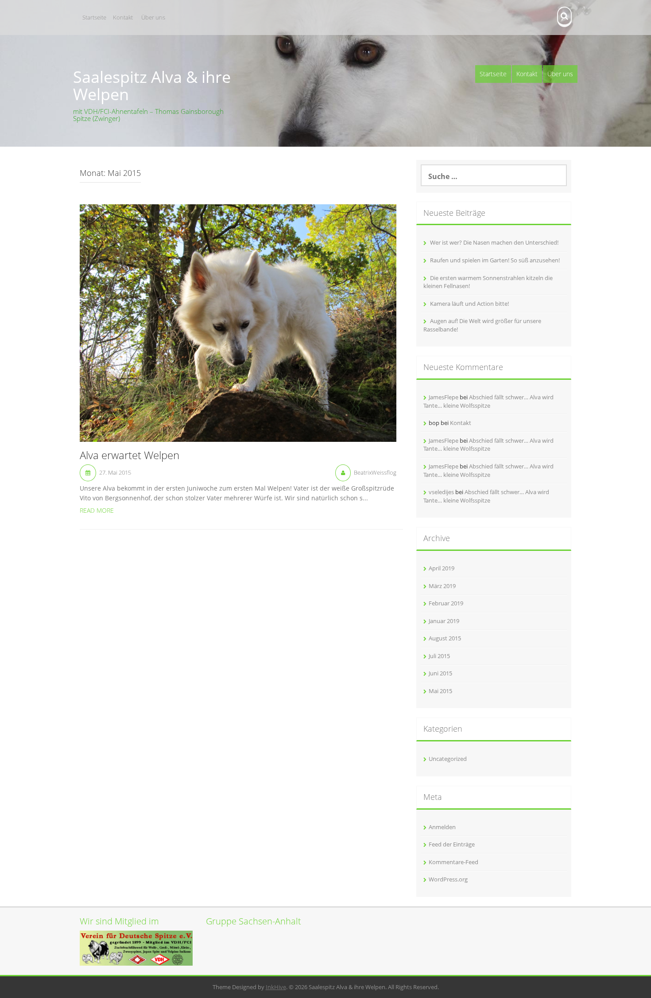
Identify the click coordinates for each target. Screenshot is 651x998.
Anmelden (442, 827)
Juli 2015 (439, 656)
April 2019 (441, 568)
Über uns (153, 17)
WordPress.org (448, 879)
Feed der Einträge (452, 844)
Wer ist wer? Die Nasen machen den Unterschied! (494, 242)
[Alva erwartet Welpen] (238, 322)
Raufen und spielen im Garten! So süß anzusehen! (495, 260)
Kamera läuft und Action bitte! (469, 304)
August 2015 (445, 638)
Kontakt (123, 17)
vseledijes (441, 492)
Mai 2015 (440, 691)
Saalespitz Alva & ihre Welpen (152, 85)
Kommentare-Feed (453, 862)
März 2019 (442, 586)
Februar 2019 (446, 603)
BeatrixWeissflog (375, 472)
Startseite (94, 17)
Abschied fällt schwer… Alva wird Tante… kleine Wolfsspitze (488, 401)
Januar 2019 (444, 621)
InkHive (276, 987)
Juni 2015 (440, 673)
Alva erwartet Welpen (129, 455)
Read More (97, 510)
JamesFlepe (443, 397)
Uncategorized (448, 759)
